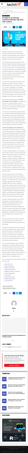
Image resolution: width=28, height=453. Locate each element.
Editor (4, 23)
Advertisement (12, 451)
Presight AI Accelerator (7, 286)
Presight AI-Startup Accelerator (14, 64)
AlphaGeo (7, 267)
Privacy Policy (4, 451)
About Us (17, 451)
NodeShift (7, 277)
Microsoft (4, 250)
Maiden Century (8, 278)
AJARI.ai (7, 271)
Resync (6, 266)
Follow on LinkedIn (14, 365)
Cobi (6, 280)
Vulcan (6, 275)
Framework (17, 448)
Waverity (7, 273)
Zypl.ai (6, 269)
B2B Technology (6, 15)
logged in (10, 347)
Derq (6, 264)
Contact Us (22, 451)
